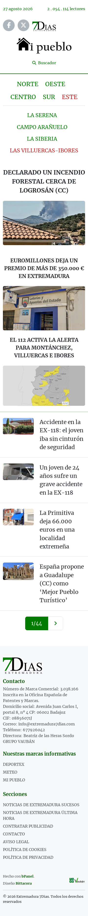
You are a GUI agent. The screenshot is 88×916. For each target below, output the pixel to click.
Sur (49, 97)
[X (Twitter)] (23, 25)
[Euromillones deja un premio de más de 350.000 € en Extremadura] (44, 308)
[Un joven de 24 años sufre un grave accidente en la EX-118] (18, 471)
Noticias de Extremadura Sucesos (41, 804)
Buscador (46, 62)
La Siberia (42, 139)
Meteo (10, 772)
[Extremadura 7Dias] (44, 665)
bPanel (27, 876)
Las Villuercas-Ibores (44, 150)
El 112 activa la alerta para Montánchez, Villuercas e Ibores (44, 348)
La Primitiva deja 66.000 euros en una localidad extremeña (57, 529)
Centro (23, 97)
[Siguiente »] (55, 623)
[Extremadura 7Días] (44, 26)
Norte (27, 84)
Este (69, 97)
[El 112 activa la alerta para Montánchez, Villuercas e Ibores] (44, 386)
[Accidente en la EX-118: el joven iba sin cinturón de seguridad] (18, 426)
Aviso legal (16, 841)
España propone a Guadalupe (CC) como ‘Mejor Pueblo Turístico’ (62, 583)
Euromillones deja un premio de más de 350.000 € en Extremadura (44, 268)
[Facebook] (9, 25)
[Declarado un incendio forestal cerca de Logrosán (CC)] (44, 223)
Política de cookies (24, 849)
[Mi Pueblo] (44, 45)
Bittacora (24, 883)
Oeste (55, 84)
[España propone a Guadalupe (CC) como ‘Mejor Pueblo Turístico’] (18, 571)
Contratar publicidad (28, 826)
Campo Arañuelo (42, 127)
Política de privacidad (28, 857)
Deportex (13, 764)
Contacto (14, 834)
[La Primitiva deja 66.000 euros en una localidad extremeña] (18, 517)
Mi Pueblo (14, 779)
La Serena (42, 115)
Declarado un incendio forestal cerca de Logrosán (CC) (44, 181)
